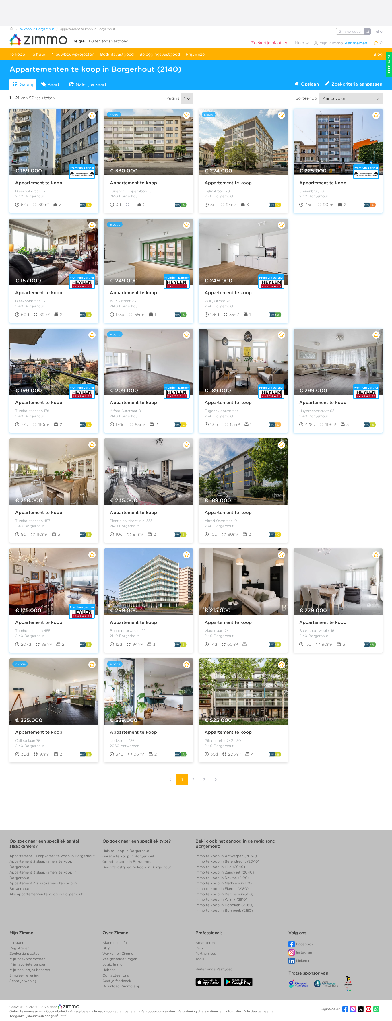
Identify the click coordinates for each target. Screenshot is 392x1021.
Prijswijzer (196, 54)
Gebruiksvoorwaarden (26, 1011)
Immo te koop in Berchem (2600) (224, 894)
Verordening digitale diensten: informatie (210, 1011)
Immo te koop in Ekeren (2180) (222, 888)
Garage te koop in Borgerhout (128, 856)
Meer (300, 42)
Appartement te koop (38, 182)
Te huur (38, 54)
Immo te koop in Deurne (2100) (222, 878)
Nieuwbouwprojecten (72, 54)
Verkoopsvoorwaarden (158, 1011)
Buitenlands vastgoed (109, 41)
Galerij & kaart (91, 84)
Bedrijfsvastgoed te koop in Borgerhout (136, 867)
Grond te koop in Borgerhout (127, 861)
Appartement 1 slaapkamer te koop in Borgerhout (52, 856)
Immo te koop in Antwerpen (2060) (226, 856)
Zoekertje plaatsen (269, 42)
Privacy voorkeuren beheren (116, 1011)
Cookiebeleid (57, 1011)
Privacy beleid (81, 1011)
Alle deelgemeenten (260, 1011)
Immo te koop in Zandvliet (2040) (224, 872)
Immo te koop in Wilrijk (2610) (221, 899)
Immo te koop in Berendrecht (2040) (227, 861)
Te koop (17, 54)
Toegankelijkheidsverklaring (31, 1016)
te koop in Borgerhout (37, 29)
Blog (378, 54)
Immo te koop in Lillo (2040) (220, 867)
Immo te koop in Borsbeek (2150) (224, 910)
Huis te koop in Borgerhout (125, 851)
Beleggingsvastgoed (159, 54)
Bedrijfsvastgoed (117, 54)
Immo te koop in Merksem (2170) (223, 883)
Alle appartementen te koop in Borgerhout (46, 894)
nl (378, 32)
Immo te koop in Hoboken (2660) (224, 905)
